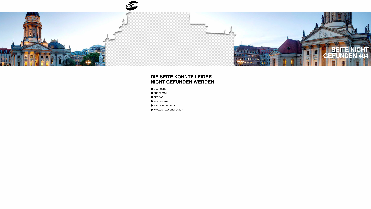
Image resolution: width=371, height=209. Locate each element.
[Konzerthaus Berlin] (132, 0)
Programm (160, 92)
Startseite (160, 88)
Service (158, 97)
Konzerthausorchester (168, 109)
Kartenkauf (161, 101)
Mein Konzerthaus (165, 105)
